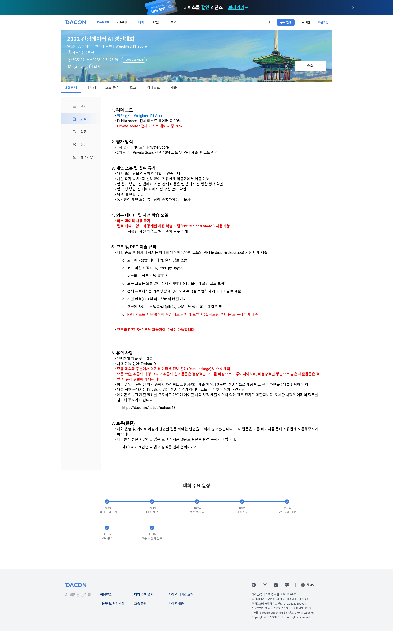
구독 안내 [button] (286, 22)
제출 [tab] (174, 88)
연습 (310, 66)
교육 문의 (140, 603)
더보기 (172, 22)
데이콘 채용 (176, 603)
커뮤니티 (123, 22)
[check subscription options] (246, 7)
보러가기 (236, 7)
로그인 (306, 22)
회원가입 (323, 22)
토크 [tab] (133, 88)
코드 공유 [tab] (112, 88)
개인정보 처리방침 (112, 603)
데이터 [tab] (91, 88)
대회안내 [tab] (71, 88)
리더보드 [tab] (153, 88)
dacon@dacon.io (271, 612)
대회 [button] (141, 22)
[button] (269, 22)
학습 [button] (156, 22)
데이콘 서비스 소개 (180, 594)
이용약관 (106, 594)
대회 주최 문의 (143, 594)
